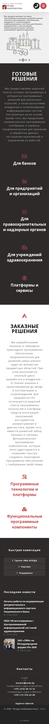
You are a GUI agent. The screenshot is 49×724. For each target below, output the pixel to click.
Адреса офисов (24, 703)
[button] (24, 158)
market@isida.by (25, 683)
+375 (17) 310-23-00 (24, 695)
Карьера (26, 566)
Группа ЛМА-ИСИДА (26, 560)
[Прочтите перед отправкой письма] (24, 680)
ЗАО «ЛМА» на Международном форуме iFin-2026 (27, 644)
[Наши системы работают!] (12, 7)
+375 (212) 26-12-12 (24, 689)
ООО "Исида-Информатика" (23, 709)
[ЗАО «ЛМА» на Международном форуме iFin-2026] (9, 644)
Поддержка (26, 573)
